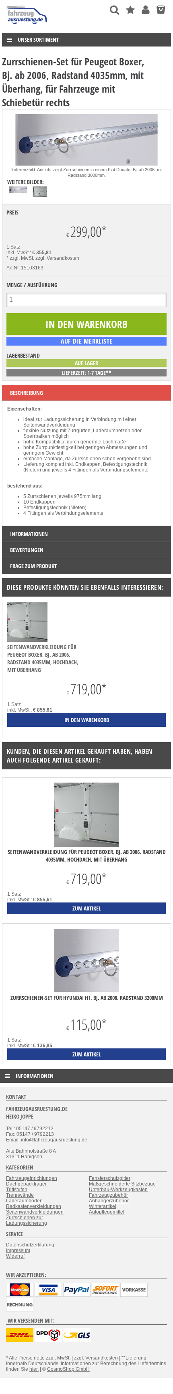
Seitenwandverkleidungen (35, 1212)
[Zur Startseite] (27, 26)
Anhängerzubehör (109, 1201)
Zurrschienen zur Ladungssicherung (26, 1220)
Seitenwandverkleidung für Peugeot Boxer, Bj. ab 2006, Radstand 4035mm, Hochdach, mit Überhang (42, 658)
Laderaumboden (24, 1201)
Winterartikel (102, 1206)
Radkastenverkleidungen (33, 1206)
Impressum (18, 1250)
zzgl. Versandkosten (57, 258)
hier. (34, 1369)
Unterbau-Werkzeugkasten (118, 1189)
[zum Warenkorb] (160, 10)
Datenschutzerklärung (30, 1245)
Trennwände (20, 1195)
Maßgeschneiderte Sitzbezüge (122, 1184)
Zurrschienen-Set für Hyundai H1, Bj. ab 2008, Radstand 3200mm (86, 997)
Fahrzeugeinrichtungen (31, 1178)
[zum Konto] (146, 10)
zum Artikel (86, 908)
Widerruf (15, 1256)
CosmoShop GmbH (68, 1369)
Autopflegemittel (106, 1212)
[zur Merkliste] (130, 10)
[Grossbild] (86, 164)
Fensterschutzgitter (109, 1178)
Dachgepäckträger (26, 1184)
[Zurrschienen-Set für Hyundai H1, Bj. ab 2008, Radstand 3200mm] (86, 961)
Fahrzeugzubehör (108, 1195)
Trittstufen (16, 1189)
